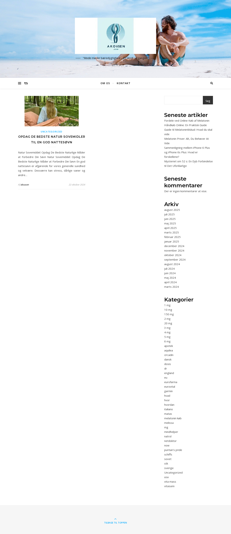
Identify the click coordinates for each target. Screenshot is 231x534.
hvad (167, 395)
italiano (168, 409)
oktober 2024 (172, 255)
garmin (168, 391)
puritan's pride (173, 450)
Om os (105, 83)
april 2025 (170, 228)
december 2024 (174, 246)
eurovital (169, 386)
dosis (167, 364)
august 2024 (172, 264)
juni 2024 (170, 273)
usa (166, 477)
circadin (168, 355)
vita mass (170, 481)
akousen (25, 184)
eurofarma (170, 382)
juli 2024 (169, 268)
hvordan (169, 404)
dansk (167, 359)
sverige (169, 468)
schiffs (168, 454)
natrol (167, 436)
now (166, 445)
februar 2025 (172, 237)
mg (166, 427)
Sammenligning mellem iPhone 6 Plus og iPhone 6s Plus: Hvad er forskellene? (187, 152)
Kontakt (123, 83)
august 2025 (172, 210)
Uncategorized (51, 131)
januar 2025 (171, 241)
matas (168, 413)
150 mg (169, 314)
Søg (208, 101)
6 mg (167, 341)
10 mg (168, 309)
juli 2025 (169, 214)
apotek (168, 346)
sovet (167, 459)
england (169, 373)
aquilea (168, 350)
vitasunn (169, 486)
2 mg (167, 318)
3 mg (167, 328)
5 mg (167, 337)
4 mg (167, 332)
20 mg (168, 323)
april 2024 (170, 282)
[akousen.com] (115, 36)
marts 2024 (171, 286)
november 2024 (174, 250)
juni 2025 (170, 219)
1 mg (167, 305)
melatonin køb (173, 418)
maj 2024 (170, 277)
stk (166, 463)
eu (165, 377)
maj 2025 (170, 223)
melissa (169, 423)
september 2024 (175, 259)
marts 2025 (171, 232)
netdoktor (170, 441)
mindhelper (171, 432)
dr (165, 368)
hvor (167, 400)
